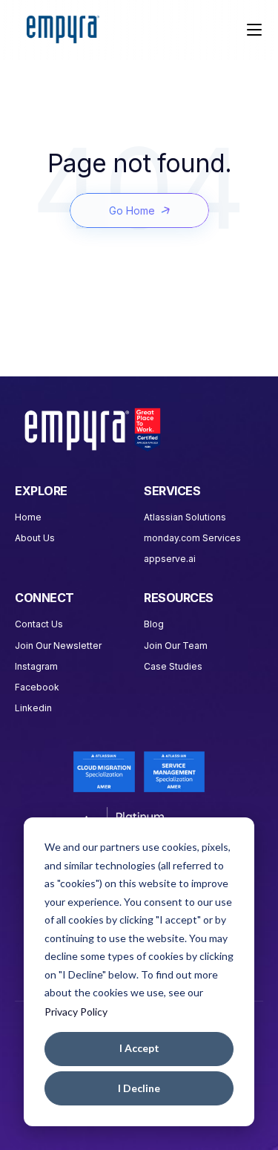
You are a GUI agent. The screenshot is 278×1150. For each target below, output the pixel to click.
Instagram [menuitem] (36, 666)
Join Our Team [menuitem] (176, 645)
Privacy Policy (75, 1011)
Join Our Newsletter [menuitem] (58, 645)
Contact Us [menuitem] (39, 624)
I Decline (139, 1088)
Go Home (132, 210)
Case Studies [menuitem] (173, 666)
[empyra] (63, 30)
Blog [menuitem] (154, 624)
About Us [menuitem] (35, 537)
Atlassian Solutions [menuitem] (185, 517)
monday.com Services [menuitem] (192, 537)
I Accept (139, 1048)
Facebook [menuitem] (37, 687)
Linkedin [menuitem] (33, 707)
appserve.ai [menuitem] (170, 558)
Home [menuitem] (28, 517)
